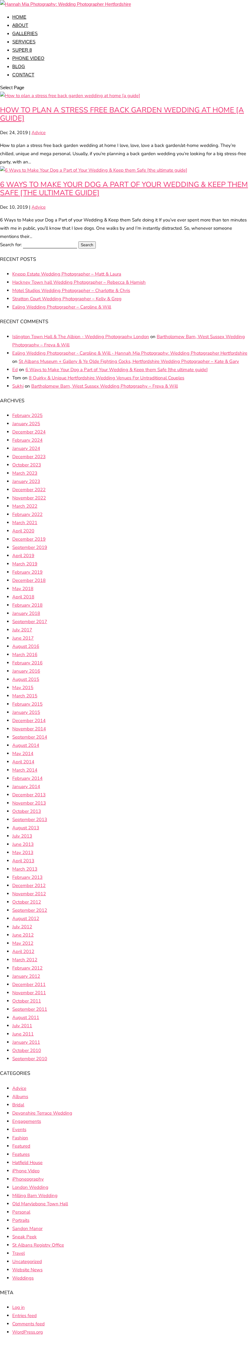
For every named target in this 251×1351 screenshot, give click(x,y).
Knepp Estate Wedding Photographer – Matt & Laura (66, 274)
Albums (20, 1097)
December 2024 (29, 432)
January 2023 (26, 481)
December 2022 (29, 490)
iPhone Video (25, 1171)
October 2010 (26, 1050)
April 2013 (23, 861)
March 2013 (24, 869)
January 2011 (26, 1042)
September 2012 (29, 910)
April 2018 (23, 597)
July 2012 (22, 927)
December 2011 (29, 984)
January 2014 (26, 786)
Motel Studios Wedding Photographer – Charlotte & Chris (71, 290)
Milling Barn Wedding (35, 1195)
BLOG (18, 66)
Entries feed (24, 1316)
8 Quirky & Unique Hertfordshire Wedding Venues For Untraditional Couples (106, 378)
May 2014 (22, 753)
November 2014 (29, 729)
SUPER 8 (22, 50)
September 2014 (29, 737)
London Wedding (30, 1187)
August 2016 (25, 646)
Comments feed (28, 1324)
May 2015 (22, 688)
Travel (18, 1253)
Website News (27, 1270)
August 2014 (25, 745)
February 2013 (27, 877)
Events (19, 1129)
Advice (39, 133)
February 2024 (27, 440)
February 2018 (27, 605)
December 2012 (29, 885)
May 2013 (22, 852)
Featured (21, 1146)
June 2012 (23, 935)
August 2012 (25, 918)
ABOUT (20, 25)
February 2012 (27, 968)
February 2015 (27, 704)
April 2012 (23, 951)
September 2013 (29, 819)
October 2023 (26, 465)
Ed (15, 370)
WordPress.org (27, 1332)
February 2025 (27, 415)
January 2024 (26, 448)
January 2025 (26, 424)
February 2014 (27, 778)
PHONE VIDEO (28, 58)
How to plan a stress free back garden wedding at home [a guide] (122, 114)
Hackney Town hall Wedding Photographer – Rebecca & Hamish (79, 282)
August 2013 (25, 828)
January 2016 (26, 671)
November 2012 (29, 894)
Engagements (26, 1121)
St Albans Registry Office (38, 1245)
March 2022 (24, 506)
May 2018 (22, 589)
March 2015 (24, 696)
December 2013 (29, 795)
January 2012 (26, 976)
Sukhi (18, 386)
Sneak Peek (24, 1237)
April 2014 (23, 762)
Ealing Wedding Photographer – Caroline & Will (61, 307)
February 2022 (27, 514)
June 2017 (23, 638)
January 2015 (26, 712)
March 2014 (24, 770)
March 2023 (24, 473)
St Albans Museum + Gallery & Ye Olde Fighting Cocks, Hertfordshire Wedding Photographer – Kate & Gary (129, 361)
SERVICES (24, 41)
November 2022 (29, 498)
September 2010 (29, 1059)
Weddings (23, 1278)
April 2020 (23, 531)
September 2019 (29, 547)
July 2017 (22, 630)
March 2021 (24, 523)
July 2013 (22, 836)
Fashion (20, 1138)
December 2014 (29, 720)
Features (21, 1154)
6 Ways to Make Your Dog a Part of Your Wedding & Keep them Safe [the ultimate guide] (124, 189)
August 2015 (25, 679)
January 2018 (26, 613)
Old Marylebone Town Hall (40, 1204)
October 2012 (26, 902)
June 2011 (23, 1034)
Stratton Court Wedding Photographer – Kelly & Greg (67, 299)
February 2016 (27, 663)
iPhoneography (28, 1179)
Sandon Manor (27, 1228)
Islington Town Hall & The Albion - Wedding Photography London (80, 337)
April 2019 (23, 556)
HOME (19, 17)
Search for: (11, 245)
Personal (21, 1212)
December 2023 (29, 457)
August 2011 (25, 1017)
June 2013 (23, 844)
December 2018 (29, 580)
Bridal (18, 1105)
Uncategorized (27, 1261)
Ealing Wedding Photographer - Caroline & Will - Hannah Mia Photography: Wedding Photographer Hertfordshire (129, 353)
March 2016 (24, 655)
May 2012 (22, 943)
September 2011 (29, 1009)
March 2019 (24, 564)
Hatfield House (27, 1162)
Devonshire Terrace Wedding (42, 1113)
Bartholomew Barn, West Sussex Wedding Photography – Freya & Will (104, 386)
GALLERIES (25, 33)
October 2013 (26, 811)
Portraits (20, 1220)
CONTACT (23, 74)
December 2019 (29, 539)
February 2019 (27, 572)
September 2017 (29, 622)
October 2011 (26, 1001)
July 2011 (22, 1026)
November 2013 (29, 803)
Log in (18, 1307)
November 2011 (29, 993)
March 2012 (24, 960)
